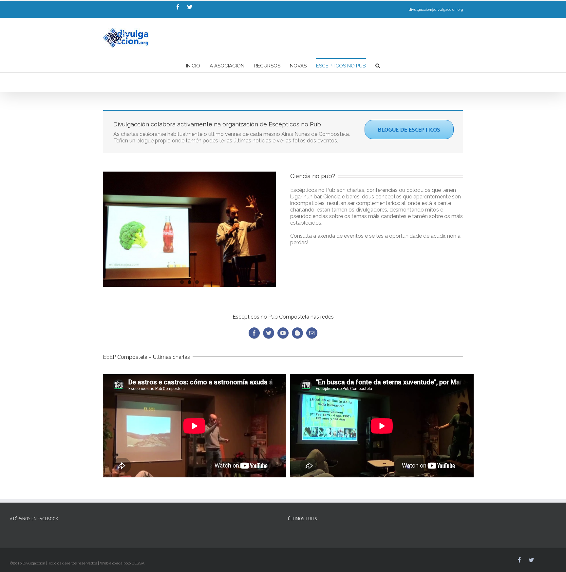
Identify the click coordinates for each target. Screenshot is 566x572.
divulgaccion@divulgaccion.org (436, 9)
